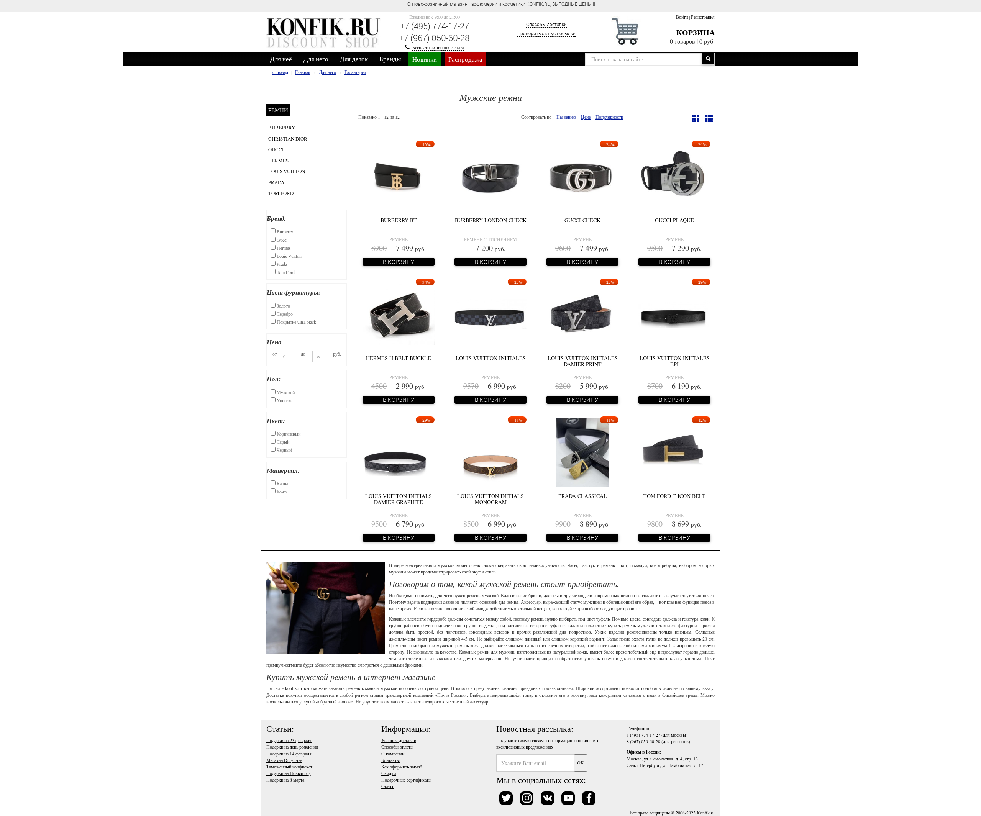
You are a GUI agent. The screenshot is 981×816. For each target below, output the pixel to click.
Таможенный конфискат (289, 767)
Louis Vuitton (286, 171)
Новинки (424, 59)
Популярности (609, 117)
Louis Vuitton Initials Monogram (490, 498)
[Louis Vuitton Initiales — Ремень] (490, 313)
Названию (566, 117)
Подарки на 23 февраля (289, 740)
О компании (392, 753)
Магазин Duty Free (284, 760)
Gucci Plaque (674, 220)
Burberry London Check (491, 220)
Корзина (695, 32)
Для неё (281, 58)
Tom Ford (281, 193)
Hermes (278, 160)
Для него (315, 58)
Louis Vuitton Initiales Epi (675, 360)
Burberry (281, 127)
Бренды (390, 58)
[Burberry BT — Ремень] (399, 175)
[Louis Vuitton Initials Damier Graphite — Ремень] (399, 451)
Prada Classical (582, 496)
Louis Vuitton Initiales (491, 358)
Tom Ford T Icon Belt (674, 496)
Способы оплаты (397, 747)
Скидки (388, 773)
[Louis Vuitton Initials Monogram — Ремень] (490, 451)
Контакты (390, 760)
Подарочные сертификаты (406, 780)
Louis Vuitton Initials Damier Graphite (398, 498)
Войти (682, 17)
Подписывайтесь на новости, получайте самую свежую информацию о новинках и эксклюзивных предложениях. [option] (501, 4)
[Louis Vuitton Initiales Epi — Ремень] (674, 313)
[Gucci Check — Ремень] (582, 175)
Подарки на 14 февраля (289, 753)
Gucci (276, 149)
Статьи (387, 786)
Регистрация (703, 17)
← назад (280, 72)
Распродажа (465, 59)
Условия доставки (398, 740)
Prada (276, 182)
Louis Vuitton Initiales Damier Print (583, 360)
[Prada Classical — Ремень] (582, 451)
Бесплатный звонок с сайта (438, 47)
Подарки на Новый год (288, 773)
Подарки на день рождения (292, 747)
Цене (586, 117)
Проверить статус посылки (546, 33)
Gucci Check (582, 220)
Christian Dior (287, 138)
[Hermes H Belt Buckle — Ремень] (399, 313)
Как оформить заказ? (401, 767)
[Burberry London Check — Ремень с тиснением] (490, 175)
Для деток (354, 58)
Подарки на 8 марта (285, 780)
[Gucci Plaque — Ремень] (674, 175)
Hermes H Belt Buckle (398, 358)
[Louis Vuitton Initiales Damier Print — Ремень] (582, 313)
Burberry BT (399, 220)
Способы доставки (546, 24)
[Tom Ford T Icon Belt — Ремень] (674, 451)
